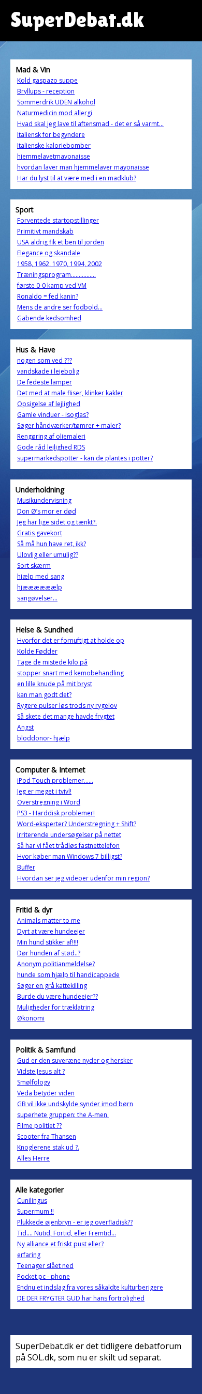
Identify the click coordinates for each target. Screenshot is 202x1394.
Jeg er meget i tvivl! (44, 791)
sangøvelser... (37, 598)
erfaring (28, 1254)
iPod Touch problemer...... (55, 780)
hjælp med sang (40, 576)
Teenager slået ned (45, 1265)
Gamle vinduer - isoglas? (53, 414)
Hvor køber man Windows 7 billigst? (69, 856)
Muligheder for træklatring (55, 1007)
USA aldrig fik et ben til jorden (60, 242)
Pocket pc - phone (43, 1276)
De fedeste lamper (44, 382)
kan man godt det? (44, 694)
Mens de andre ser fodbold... (60, 307)
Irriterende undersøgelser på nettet (69, 834)
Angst (25, 727)
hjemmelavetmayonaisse (53, 156)
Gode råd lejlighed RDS (51, 447)
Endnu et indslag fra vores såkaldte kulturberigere (90, 1287)
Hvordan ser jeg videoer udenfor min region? (83, 878)
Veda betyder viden (46, 1093)
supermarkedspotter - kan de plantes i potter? (85, 458)
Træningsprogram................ (56, 274)
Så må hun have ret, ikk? (51, 543)
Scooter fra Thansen (46, 1136)
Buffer (26, 867)
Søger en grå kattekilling (52, 985)
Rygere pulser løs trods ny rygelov (67, 705)
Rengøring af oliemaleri (51, 436)
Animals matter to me (48, 920)
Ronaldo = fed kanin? (47, 296)
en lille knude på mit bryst (54, 683)
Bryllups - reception (46, 91)
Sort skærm (34, 565)
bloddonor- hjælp (43, 738)
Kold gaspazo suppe (47, 80)
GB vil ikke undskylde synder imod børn (75, 1103)
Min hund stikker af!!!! (47, 942)
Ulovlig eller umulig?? (47, 554)
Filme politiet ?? (39, 1125)
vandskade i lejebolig (48, 371)
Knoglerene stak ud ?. (48, 1147)
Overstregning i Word (48, 802)
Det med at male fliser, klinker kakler (70, 393)
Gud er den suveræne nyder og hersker (75, 1060)
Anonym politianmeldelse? (56, 963)
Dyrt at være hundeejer (51, 931)
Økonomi (31, 1018)
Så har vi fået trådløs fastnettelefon (68, 845)
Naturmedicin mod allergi (54, 113)
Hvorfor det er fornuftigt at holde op (70, 640)
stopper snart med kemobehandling (70, 673)
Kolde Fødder (37, 651)
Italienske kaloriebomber (54, 145)
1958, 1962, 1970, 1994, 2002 (59, 263)
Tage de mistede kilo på (52, 662)
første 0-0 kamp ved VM (51, 285)
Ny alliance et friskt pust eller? (60, 1244)
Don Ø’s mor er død (46, 511)
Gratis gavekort (39, 533)
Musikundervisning (44, 500)
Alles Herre (33, 1158)
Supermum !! (35, 1211)
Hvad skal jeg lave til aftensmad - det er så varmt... (90, 123)
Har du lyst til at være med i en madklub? (76, 178)
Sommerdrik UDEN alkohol (56, 102)
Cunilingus (32, 1200)
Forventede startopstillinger (58, 220)
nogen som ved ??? (44, 360)
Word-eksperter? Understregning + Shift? (76, 823)
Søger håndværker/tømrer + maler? (69, 425)
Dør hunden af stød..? (48, 953)
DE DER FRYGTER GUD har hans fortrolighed (81, 1298)
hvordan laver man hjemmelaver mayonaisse (83, 167)
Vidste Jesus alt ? (41, 1071)
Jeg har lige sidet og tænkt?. (57, 522)
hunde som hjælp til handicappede (68, 974)
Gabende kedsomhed (49, 318)
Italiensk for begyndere (51, 134)
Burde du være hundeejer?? (57, 996)
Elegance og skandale (48, 253)
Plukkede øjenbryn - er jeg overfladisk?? (75, 1222)
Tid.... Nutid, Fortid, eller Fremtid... (66, 1233)
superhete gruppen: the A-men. (63, 1114)
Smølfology (33, 1082)
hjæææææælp (39, 587)
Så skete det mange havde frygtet (65, 716)
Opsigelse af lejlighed (48, 403)
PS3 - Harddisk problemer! (56, 813)
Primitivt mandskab (45, 231)
